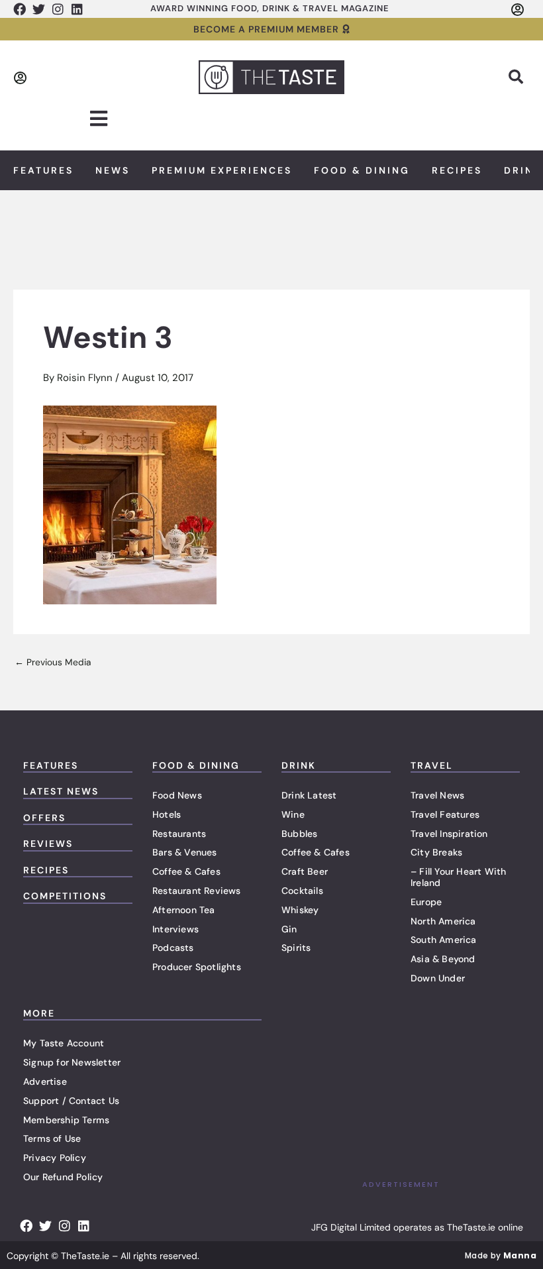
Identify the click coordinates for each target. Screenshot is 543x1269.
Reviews (48, 844)
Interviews (175, 929)
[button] (516, 77)
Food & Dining (362, 170)
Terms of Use (52, 1138)
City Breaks (436, 852)
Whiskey (300, 910)
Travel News (437, 795)
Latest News (61, 791)
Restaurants (179, 834)
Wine (293, 814)
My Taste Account (63, 1043)
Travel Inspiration (449, 834)
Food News (177, 795)
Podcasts (173, 948)
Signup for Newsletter (72, 1062)
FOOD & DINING (196, 765)
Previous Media (53, 662)
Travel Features (445, 814)
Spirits (296, 948)
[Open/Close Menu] (98, 119)
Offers (44, 818)
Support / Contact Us (71, 1101)
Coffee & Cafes (186, 871)
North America (443, 921)
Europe (426, 902)
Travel (432, 765)
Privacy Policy (54, 1158)
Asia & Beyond (443, 959)
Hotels (166, 814)
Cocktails (302, 891)
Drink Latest (308, 795)
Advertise (45, 1081)
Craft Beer (304, 871)
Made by (500, 1255)
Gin (289, 929)
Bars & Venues (184, 852)
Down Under (438, 978)
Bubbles (299, 834)
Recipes (457, 170)
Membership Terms (66, 1120)
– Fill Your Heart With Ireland (458, 877)
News (112, 170)
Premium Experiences (222, 170)
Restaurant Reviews (196, 891)
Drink (298, 765)
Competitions (65, 896)
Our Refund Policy (63, 1177)
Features (43, 170)
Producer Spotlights (196, 967)
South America (444, 940)
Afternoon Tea (183, 910)
